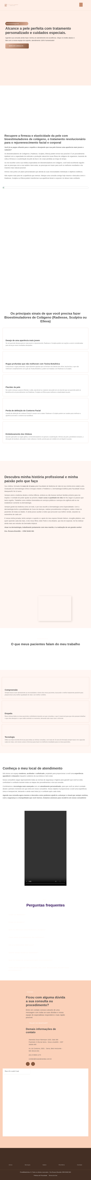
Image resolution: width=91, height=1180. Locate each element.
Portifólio (62, 1165)
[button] (81, 5)
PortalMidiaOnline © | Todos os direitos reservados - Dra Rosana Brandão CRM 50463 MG (45, 1172)
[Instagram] (33, 1064)
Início (10, 1165)
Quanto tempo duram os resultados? (23, 952)
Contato (79, 1165)
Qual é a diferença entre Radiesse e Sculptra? (27, 930)
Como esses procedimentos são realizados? (26, 937)
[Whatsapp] (28, 1064)
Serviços (27, 1165)
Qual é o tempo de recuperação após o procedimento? (31, 960)
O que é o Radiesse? (17, 915)
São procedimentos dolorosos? (21, 945)
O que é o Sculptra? (17, 922)
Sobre (44, 1165)
